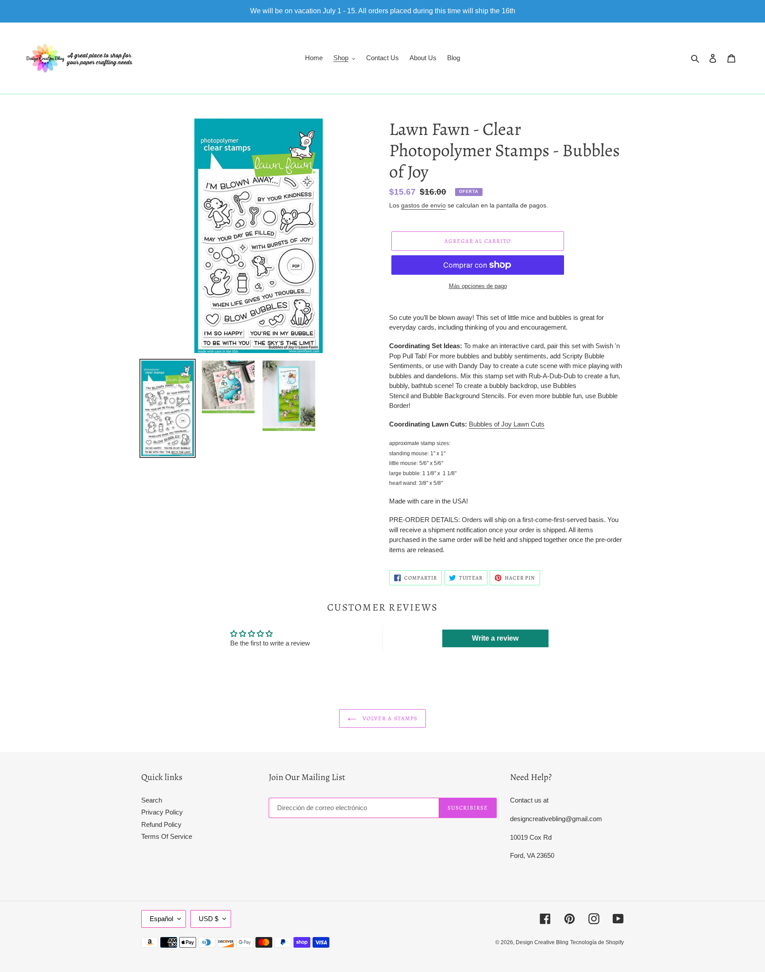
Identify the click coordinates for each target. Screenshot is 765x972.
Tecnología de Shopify (597, 942)
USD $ (208, 918)
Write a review (495, 638)
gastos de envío (423, 205)
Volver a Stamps (389, 718)
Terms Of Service (166, 836)
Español (161, 918)
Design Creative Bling (542, 942)
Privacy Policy (162, 812)
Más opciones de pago (478, 286)
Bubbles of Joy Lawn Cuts (507, 424)
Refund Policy (161, 824)
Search (151, 800)
